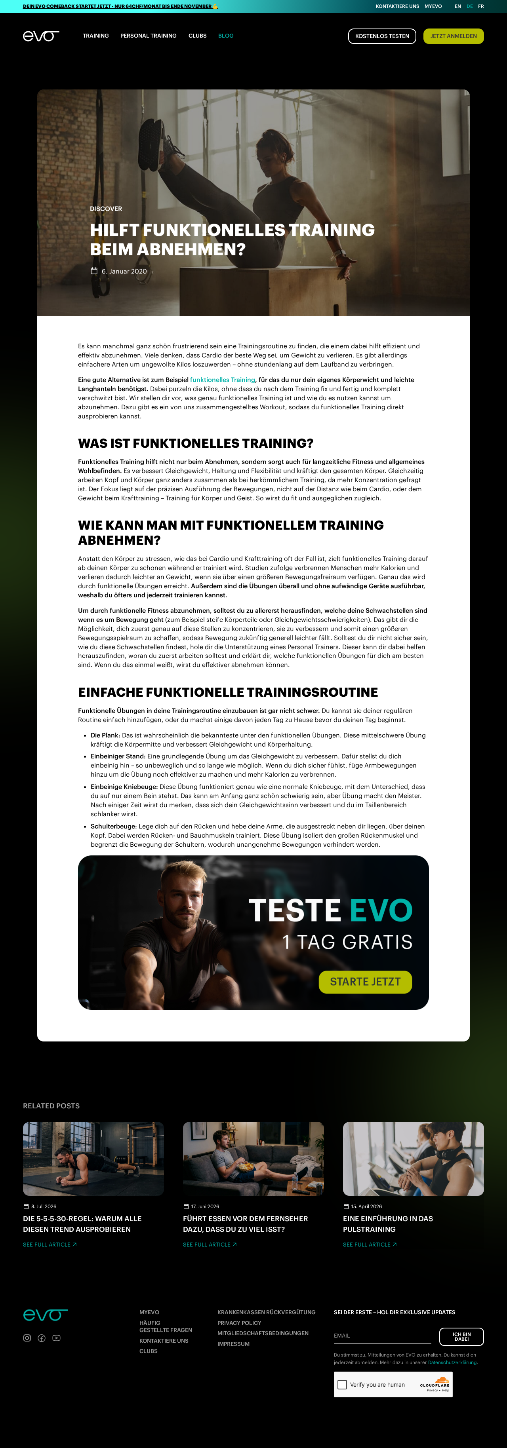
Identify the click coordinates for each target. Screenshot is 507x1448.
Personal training (148, 35)
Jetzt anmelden (454, 36)
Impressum (233, 1343)
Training (96, 35)
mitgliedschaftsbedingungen (263, 1333)
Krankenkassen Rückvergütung (266, 1312)
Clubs (198, 35)
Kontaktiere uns (397, 6)
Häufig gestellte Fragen (165, 1326)
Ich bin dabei (462, 1336)
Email (342, 1335)
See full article (47, 1244)
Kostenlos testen (382, 36)
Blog (226, 35)
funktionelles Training (222, 380)
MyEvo (433, 6)
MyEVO (149, 1312)
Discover (106, 209)
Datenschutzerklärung (452, 1362)
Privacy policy (239, 1322)
